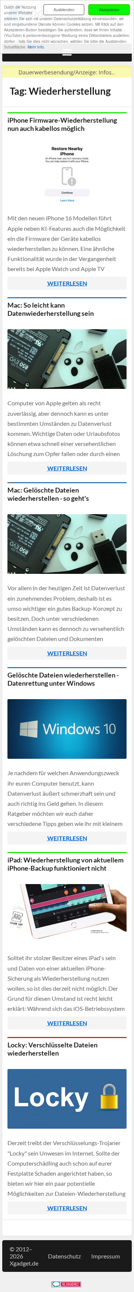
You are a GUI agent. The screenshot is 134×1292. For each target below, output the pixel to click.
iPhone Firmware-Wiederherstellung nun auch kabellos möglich (62, 124)
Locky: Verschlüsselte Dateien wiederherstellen (52, 1049)
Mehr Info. (36, 47)
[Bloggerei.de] (66, 1284)
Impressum (105, 1256)
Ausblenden (64, 9)
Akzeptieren (109, 9)
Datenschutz (64, 1256)
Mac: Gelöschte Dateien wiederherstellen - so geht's (48, 494)
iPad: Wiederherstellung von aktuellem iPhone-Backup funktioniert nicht (65, 864)
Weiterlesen (67, 283)
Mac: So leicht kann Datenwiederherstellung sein (50, 309)
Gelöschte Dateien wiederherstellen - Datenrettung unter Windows (63, 679)
